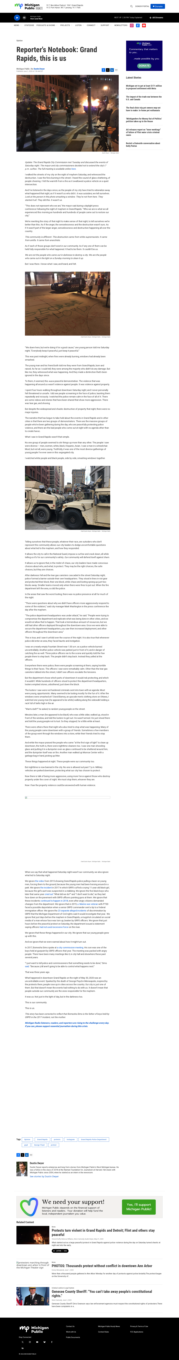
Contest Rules (103, 1332)
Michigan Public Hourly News (109, 1326)
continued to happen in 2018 (54, 900)
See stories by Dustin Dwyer (44, 1176)
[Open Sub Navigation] (21, 25)
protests (57, 1139)
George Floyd (39, 1145)
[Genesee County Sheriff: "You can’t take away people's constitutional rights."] (32, 1296)
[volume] (24, 17)
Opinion (19, 40)
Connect (91, 25)
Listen (78, 25)
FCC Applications (136, 1332)
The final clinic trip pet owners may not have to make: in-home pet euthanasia (143, 109)
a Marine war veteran (87, 904)
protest (54, 1145)
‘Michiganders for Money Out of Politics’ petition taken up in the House (144, 120)
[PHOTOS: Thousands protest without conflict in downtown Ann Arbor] (32, 1270)
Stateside (29, 25)
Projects (65, 25)
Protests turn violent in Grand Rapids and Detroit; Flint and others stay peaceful (103, 1232)
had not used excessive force (54, 927)
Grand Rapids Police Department (94, 1139)
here (73, 169)
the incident (46, 887)
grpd (26, 1145)
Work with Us (71, 1332)
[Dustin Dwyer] (21, 1169)
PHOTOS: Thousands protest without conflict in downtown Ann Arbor (102, 1266)
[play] (17, 17)
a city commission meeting (70, 947)
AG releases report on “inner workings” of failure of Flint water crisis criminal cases (143, 132)
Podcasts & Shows (46, 25)
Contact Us (70, 1326)
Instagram (71, 1139)
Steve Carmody (57, 1300)
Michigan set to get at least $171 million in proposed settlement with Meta (144, 87)
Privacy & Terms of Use (139, 1326)
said (27, 966)
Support (105, 25)
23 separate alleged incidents (72, 910)
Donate (159, 6)
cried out (49, 894)
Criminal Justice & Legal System (63, 1288)
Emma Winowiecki (58, 1270)
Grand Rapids (42, 1139)
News (16, 25)
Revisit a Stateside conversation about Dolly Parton (143, 144)
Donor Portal (142, 6)
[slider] (28, 17)
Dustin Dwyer (39, 69)
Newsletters (120, 25)
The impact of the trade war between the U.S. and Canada (144, 98)
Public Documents (73, 1337)
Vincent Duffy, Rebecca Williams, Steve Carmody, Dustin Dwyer (73, 1239)
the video (39, 881)
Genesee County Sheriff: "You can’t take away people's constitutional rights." (102, 1293)
